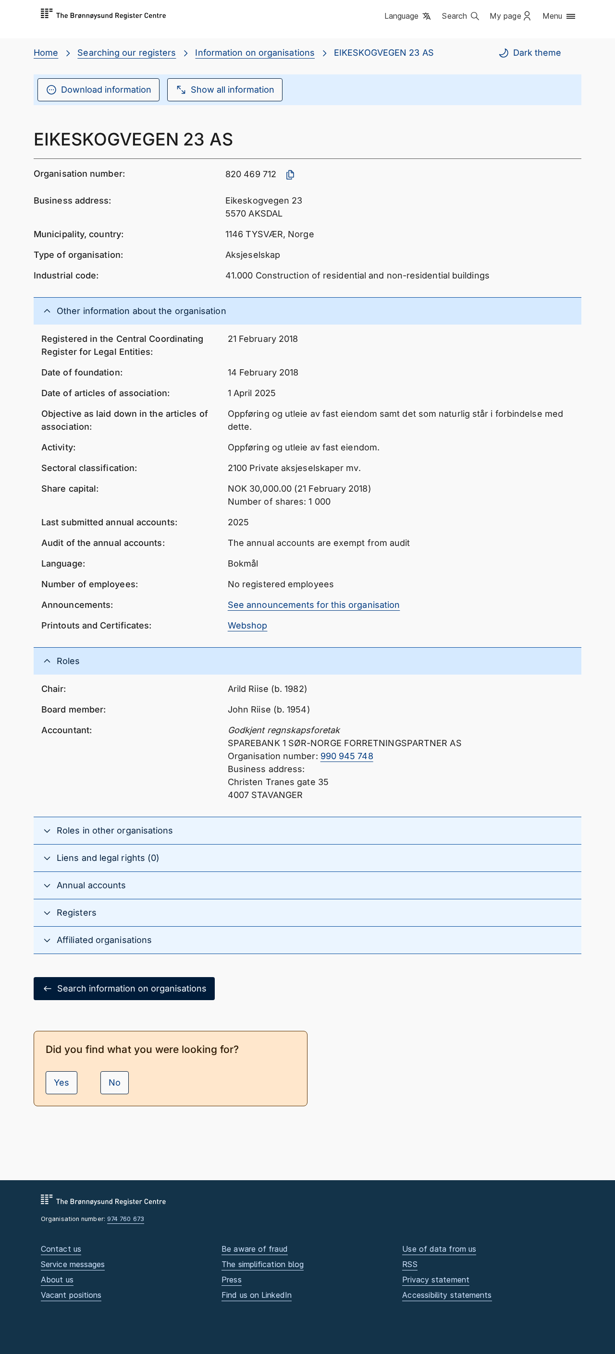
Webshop (248, 625)
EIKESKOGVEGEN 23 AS (384, 53)
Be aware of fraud (254, 1249)
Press (231, 1279)
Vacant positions (71, 1295)
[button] (409, 16)
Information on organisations (255, 53)
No (115, 1082)
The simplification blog (262, 1264)
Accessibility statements (447, 1295)
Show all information (232, 90)
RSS (409, 1264)
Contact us (61, 1249)
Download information (106, 90)
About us (57, 1279)
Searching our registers (126, 53)
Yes (61, 1082)
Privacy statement (435, 1279)
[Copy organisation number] (290, 174)
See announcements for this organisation (314, 605)
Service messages (73, 1264)
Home (46, 53)
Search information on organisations (132, 988)
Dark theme (537, 53)
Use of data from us (439, 1249)
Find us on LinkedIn (256, 1295)
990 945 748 (346, 756)
